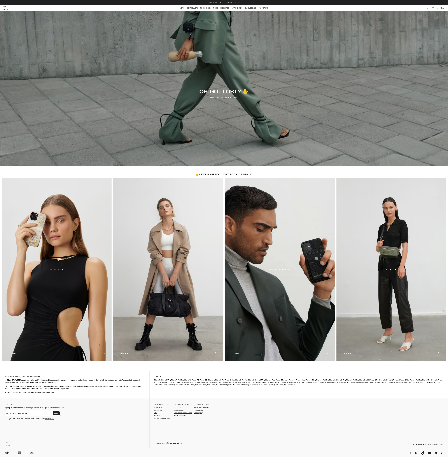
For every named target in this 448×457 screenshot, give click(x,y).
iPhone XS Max (162, 382)
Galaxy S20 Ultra (229, 385)
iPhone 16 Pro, (219, 380)
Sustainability (179, 410)
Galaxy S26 (266, 382)
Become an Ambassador (183, 413)
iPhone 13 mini (364, 380)
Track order (158, 407)
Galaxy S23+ (382, 382)
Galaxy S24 (335, 382)
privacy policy (49, 419)
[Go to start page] (5, 8)
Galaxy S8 (282, 385)
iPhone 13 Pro (340, 380)
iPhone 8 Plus (207, 382)
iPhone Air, (187, 380)
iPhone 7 (215, 382)
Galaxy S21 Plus (184, 385)
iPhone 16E (203, 380)
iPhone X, (178, 382)
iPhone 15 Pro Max (282, 380)
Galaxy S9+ (274, 385)
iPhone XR (171, 382)
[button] (428, 444)
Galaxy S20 (206, 385)
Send (56, 413)
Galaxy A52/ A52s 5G (162, 385)
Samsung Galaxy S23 (370, 382)
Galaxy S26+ (275, 382)
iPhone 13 (332, 380)
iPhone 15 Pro (259, 380)
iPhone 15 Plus (270, 380)
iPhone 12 (382, 380)
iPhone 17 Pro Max (177, 380)
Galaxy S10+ (248, 385)
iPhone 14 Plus (310, 380)
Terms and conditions (201, 407)
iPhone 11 (434, 380)
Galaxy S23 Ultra (394, 382)
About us (177, 407)
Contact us (158, 410)
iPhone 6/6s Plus (244, 382)
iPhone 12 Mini (404, 380)
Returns (157, 415)
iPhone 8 (198, 382)
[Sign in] (428, 8)
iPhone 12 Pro (374, 380)
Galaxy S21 (174, 385)
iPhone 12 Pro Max (392, 380)
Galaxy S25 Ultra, (325, 382)
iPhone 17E (195, 380)
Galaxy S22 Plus (422, 382)
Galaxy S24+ (344, 382)
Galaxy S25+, (314, 382)
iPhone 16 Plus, (230, 380)
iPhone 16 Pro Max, (241, 380)
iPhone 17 (157, 380)
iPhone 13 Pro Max (352, 380)
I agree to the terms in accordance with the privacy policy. (31, 419)
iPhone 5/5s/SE (256, 382)
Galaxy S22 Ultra (434, 382)
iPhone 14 (292, 380)
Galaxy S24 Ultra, (356, 382)
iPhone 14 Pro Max (322, 380)
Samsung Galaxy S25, (301, 382)
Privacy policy (198, 410)
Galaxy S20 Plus (217, 385)
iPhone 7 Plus (223, 382)
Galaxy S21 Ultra (195, 385)
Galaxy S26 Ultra (287, 382)
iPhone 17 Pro (165, 380)
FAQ (155, 413)
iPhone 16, (211, 380)
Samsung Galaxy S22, (408, 382)
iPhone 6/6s (233, 382)
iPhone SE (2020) (188, 382)
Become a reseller (180, 415)
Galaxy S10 (240, 385)
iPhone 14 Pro (300, 380)
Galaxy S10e (258, 385)
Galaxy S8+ (291, 385)
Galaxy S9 (266, 385)
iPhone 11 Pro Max (415, 380)
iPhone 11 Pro (426, 380)
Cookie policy (198, 413)
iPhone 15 (251, 380)
